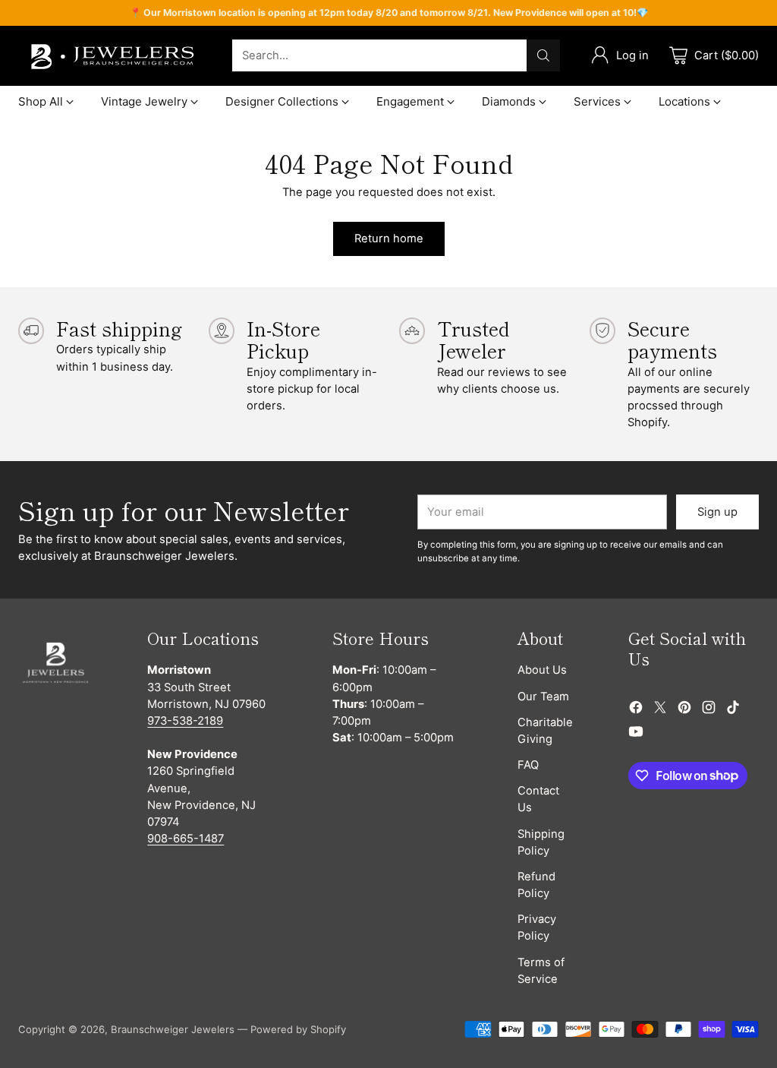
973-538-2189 (185, 721)
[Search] (543, 55)
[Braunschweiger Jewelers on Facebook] (636, 709)
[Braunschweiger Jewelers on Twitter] (660, 709)
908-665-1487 (185, 838)
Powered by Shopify (298, 1029)
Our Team (543, 696)
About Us (542, 670)
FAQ (528, 765)
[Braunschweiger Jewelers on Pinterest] (684, 709)
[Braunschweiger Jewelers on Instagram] (709, 709)
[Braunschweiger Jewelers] (113, 56)
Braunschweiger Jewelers (172, 1029)
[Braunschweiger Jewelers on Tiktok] (733, 709)
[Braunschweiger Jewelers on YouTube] (636, 733)
